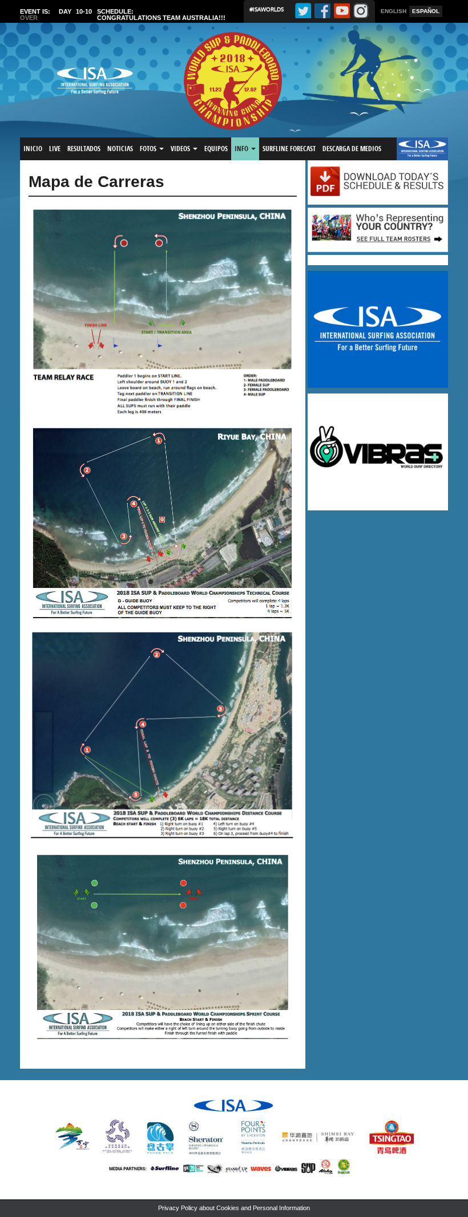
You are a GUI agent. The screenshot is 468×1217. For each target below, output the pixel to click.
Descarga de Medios (351, 148)
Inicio (32, 148)
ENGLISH (393, 11)
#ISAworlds (266, 9)
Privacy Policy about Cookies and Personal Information (234, 1207)
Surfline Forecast (289, 148)
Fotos (149, 148)
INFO (242, 148)
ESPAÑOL (425, 11)
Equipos (216, 148)
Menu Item (415, 148)
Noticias (120, 148)
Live (54, 148)
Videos (181, 148)
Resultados (83, 148)
